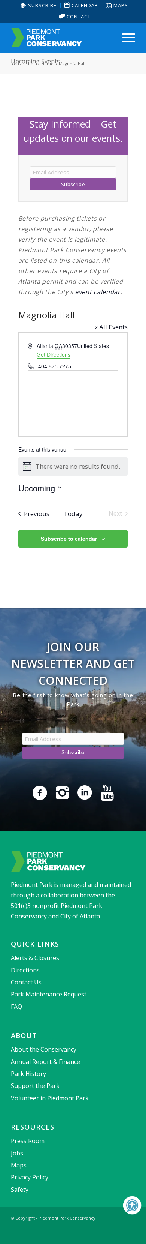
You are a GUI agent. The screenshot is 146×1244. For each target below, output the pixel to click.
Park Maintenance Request (48, 994)
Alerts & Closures (35, 958)
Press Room (28, 1141)
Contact (78, 16)
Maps (19, 1165)
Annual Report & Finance (45, 1062)
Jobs (17, 1153)
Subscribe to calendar (69, 538)
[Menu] (125, 38)
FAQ (16, 1006)
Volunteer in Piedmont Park (50, 1098)
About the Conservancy (43, 1049)
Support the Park (35, 1086)
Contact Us (26, 982)
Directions (25, 970)
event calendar (98, 292)
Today (73, 513)
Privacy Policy (29, 1177)
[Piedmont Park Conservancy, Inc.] (60, 38)
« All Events (111, 327)
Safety (19, 1189)
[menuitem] (39, 5)
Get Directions (53, 354)
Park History (28, 1074)
